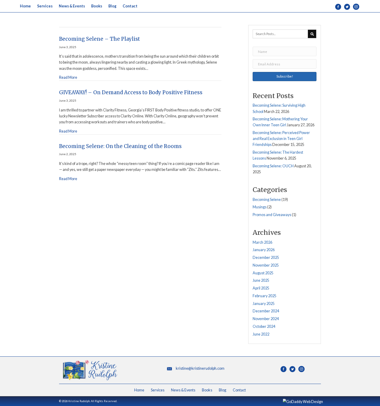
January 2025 (264, 303)
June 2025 (261, 280)
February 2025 (264, 296)
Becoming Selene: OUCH (273, 166)
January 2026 (264, 250)
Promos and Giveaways (272, 215)
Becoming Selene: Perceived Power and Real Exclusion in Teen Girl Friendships (281, 138)
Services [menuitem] (157, 390)
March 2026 (262, 242)
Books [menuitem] (207, 390)
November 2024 (266, 319)
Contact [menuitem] (239, 390)
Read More (68, 77)
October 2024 (264, 326)
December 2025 (266, 257)
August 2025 (263, 273)
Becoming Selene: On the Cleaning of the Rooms (120, 146)
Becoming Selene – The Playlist (99, 39)
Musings (260, 207)
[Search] (312, 34)
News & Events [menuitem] (183, 390)
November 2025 (266, 265)
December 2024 (266, 311)
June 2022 (261, 334)
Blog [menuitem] (222, 390)
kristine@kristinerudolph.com (200, 368)
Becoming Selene (267, 199)
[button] (284, 76)
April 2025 (261, 288)
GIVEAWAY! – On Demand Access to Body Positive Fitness (130, 92)
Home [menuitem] (139, 390)
